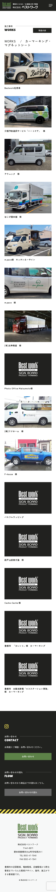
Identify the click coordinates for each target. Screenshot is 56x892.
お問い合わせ (28, 756)
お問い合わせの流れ (28, 792)
